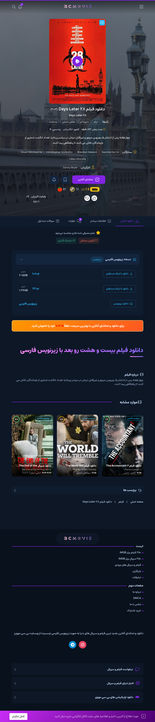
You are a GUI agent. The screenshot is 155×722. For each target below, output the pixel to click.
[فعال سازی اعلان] (54, 179)
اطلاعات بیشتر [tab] (98, 221)
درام (96, 122)
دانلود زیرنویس (120, 304)
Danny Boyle (70, 167)
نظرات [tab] (74, 220)
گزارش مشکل (87, 241)
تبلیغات (137, 577)
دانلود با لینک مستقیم (117, 274)
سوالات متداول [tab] (46, 221)
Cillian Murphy (77, 159)
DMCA (137, 598)
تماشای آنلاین (85, 179)
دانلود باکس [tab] (126, 221)
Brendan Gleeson (87, 152)
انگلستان (68, 129)
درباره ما (137, 592)
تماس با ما (135, 604)
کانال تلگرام (18, 716)
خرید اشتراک (134, 610)
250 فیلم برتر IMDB (130, 552)
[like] (94, 198)
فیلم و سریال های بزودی (128, 565)
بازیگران (137, 571)
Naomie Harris (110, 152)
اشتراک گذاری (65, 241)
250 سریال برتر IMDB (130, 558)
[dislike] (87, 198)
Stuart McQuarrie (31, 152)
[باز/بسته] (21, 259)
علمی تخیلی (68, 122)
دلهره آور (84, 122)
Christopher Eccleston (59, 152)
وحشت (53, 122)
